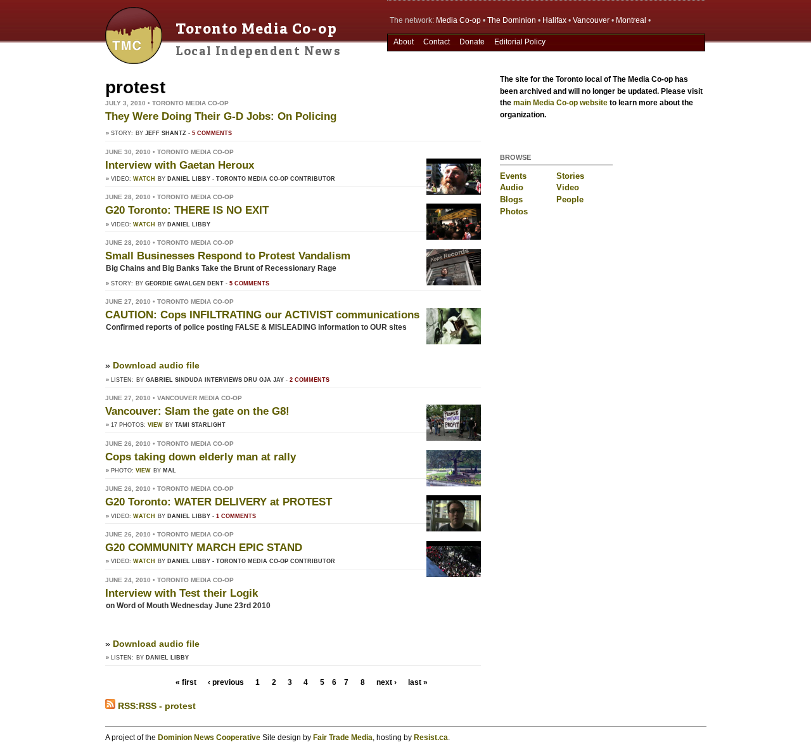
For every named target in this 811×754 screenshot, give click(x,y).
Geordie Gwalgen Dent (184, 283)
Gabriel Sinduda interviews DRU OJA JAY (215, 380)
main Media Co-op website (560, 102)
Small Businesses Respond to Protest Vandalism (227, 256)
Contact (436, 41)
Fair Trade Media (343, 737)
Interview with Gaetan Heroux (179, 165)
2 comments (309, 380)
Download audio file (156, 365)
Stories (570, 176)
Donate (472, 41)
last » (418, 682)
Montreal (631, 20)
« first (186, 682)
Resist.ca (431, 737)
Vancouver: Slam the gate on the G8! (197, 411)
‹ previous (226, 682)
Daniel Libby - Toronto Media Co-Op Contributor (251, 179)
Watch (144, 179)
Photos (514, 211)
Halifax (554, 20)
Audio (511, 187)
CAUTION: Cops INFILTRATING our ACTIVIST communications (262, 315)
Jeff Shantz (165, 133)
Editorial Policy (520, 41)
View (155, 425)
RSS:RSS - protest (155, 706)
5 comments (212, 133)
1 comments (236, 516)
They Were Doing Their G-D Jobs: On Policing (220, 116)
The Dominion (511, 20)
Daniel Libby (188, 224)
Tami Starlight (200, 425)
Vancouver (591, 20)
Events (513, 176)
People (570, 199)
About (403, 41)
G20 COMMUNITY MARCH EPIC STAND (203, 548)
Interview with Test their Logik (181, 593)
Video (567, 187)
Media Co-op (458, 20)
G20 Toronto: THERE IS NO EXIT (187, 210)
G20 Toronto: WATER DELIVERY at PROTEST (218, 502)
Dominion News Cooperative (209, 737)
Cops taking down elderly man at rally (200, 457)
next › (386, 682)
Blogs (511, 199)
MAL (169, 470)
